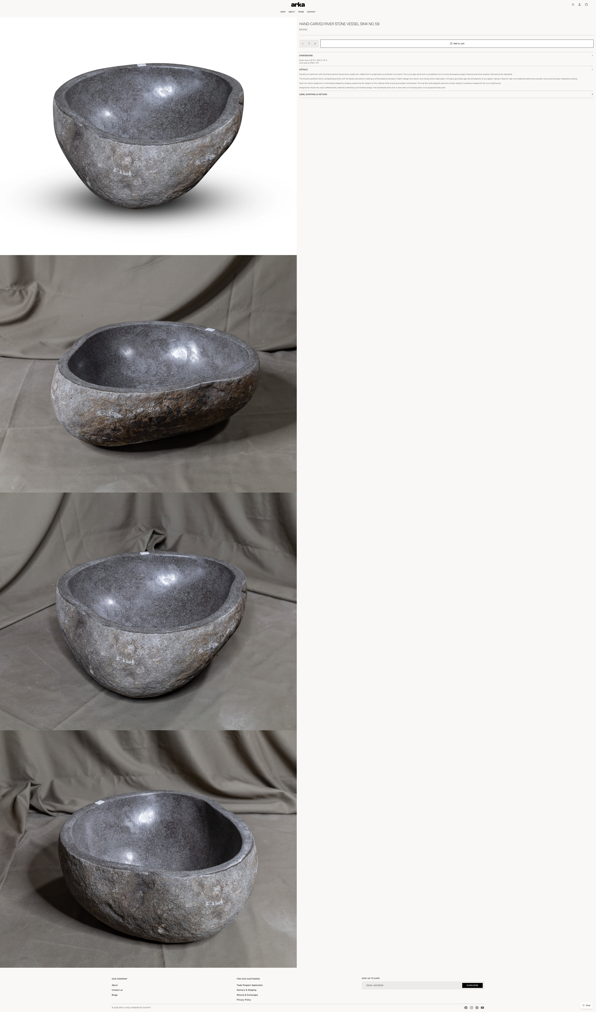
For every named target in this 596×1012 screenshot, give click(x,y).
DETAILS (303, 69)
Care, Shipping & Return (313, 94)
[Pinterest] (477, 1008)
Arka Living (124, 1007)
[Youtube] (482, 1008)
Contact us (117, 990)
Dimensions (306, 55)
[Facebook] (466, 1008)
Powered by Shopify (141, 1007)
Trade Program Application (250, 985)
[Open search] (573, 4)
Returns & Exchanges (247, 995)
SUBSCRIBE (472, 985)
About (115, 985)
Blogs (114, 995)
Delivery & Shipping (246, 990)
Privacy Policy (244, 999)
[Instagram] (471, 1008)
